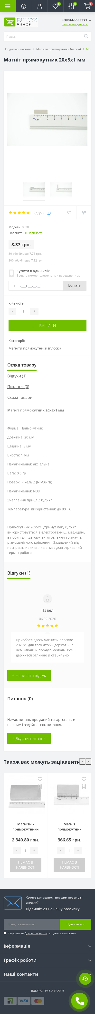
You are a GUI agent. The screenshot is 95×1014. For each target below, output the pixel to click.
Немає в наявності (25, 865)
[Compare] (83, 212)
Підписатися (75, 924)
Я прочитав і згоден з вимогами (42, 933)
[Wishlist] (69, 212)
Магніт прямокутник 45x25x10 (69, 829)
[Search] (86, 36)
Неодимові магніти (17, 49)
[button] (40, 6)
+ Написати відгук (29, 675)
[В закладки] (40, 779)
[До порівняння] (40, 787)
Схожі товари (19, 397)
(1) (49, 212)
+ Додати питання (29, 738)
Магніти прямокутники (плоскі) (58, 49)
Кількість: (17, 303)
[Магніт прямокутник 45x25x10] (69, 796)
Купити (75, 285)
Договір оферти (36, 933)
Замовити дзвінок (75, 24)
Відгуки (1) (17, 376)
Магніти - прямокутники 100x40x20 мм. (25, 829)
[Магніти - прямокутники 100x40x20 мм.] (25, 796)
